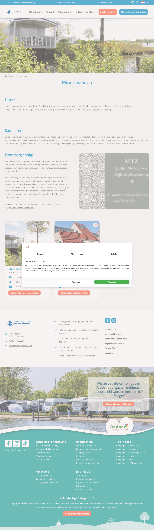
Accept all (112, 282)
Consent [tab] (40, 254)
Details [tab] (114, 254)
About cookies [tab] (77, 254)
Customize (75, 282)
